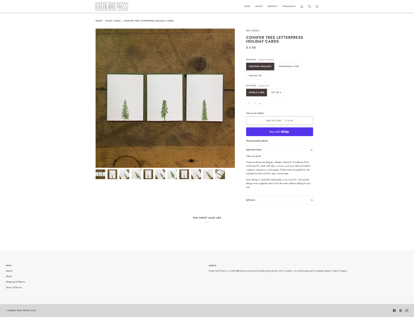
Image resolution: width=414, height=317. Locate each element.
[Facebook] (394, 310)
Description (253, 149)
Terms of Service (14, 287)
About (9, 276)
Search (9, 270)
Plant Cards (113, 20)
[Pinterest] (400, 310)
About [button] (212, 265)
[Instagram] (406, 310)
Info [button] (8, 265)
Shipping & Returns (15, 281)
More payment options (257, 140)
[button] (247, 6)
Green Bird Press (19, 310)
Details (250, 200)
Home (99, 20)
